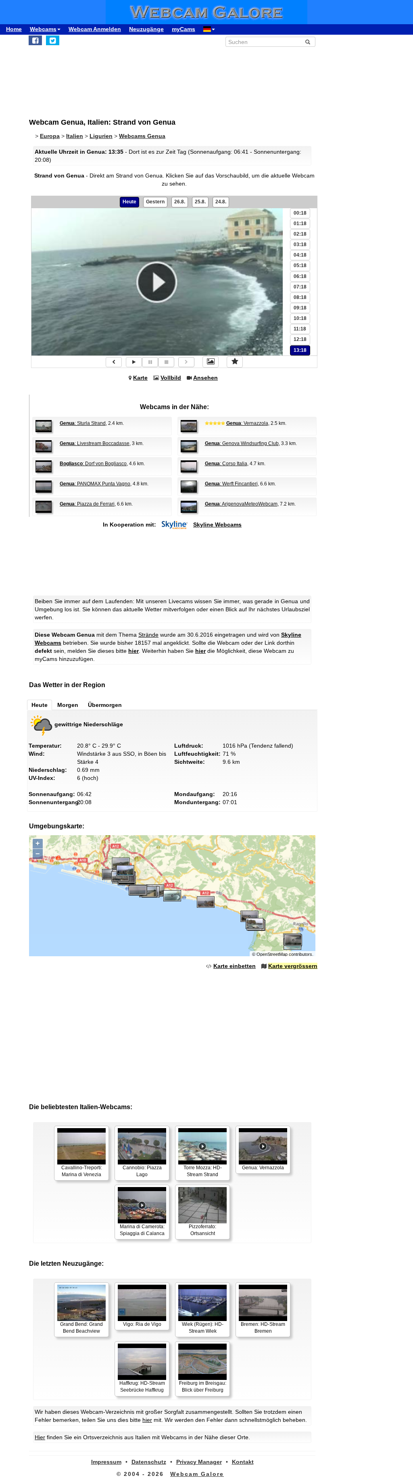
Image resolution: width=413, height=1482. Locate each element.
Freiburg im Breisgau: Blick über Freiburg (202, 1386)
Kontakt (243, 1462)
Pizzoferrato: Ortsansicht (202, 1230)
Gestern (155, 202)
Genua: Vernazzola (263, 1168)
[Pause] (150, 362)
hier (133, 651)
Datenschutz (148, 1462)
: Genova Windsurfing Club (242, 443)
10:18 (300, 318)
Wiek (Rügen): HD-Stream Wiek (202, 1327)
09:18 (300, 308)
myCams (183, 29)
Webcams (43, 29)
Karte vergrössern (292, 966)
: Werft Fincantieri (231, 484)
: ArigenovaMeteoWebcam (241, 504)
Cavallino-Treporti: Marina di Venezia (81, 1171)
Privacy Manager (199, 1462)
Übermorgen (105, 705)
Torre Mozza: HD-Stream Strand (203, 1171)
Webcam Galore (197, 1474)
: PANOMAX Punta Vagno (95, 484)
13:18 (300, 350)
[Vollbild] (210, 362)
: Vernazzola (247, 423)
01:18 (300, 223)
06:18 (300, 276)
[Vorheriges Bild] (114, 362)
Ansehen (205, 377)
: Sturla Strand (83, 423)
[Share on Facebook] (35, 40)
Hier (40, 1437)
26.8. (179, 202)
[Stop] (166, 362)
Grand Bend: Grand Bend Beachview (81, 1327)
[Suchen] (308, 42)
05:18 (300, 265)
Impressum (106, 1462)
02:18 (300, 234)
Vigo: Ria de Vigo (142, 1324)
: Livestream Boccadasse (94, 443)
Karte (140, 377)
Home (14, 29)
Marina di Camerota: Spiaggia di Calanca (142, 1230)
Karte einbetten (234, 966)
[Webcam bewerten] (235, 362)
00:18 (300, 213)
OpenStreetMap (272, 954)
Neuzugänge (146, 29)
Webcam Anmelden (95, 29)
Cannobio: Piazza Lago (142, 1171)
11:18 (300, 329)
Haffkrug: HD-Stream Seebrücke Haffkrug (142, 1386)
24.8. (220, 202)
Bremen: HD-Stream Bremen (263, 1327)
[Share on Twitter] (53, 40)
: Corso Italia (226, 463)
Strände (148, 634)
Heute (129, 202)
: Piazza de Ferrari (87, 504)
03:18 (300, 244)
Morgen (67, 705)
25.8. (200, 202)
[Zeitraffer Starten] (134, 362)
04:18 (300, 255)
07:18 (300, 287)
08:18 (300, 297)
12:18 (300, 339)
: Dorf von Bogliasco (93, 463)
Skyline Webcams (217, 524)
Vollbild (171, 377)
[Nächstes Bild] (186, 362)
